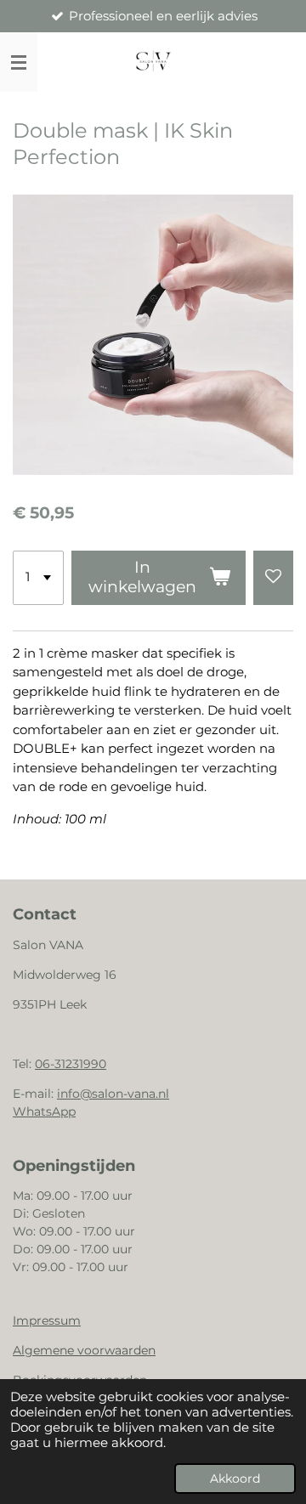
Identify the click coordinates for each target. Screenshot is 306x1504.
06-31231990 (70, 1063)
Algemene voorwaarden (84, 1350)
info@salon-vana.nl (113, 1093)
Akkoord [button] (235, 1478)
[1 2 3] (38, 578)
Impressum (47, 1320)
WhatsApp (44, 1111)
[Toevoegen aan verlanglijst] (273, 578)
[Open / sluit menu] (18, 62)
